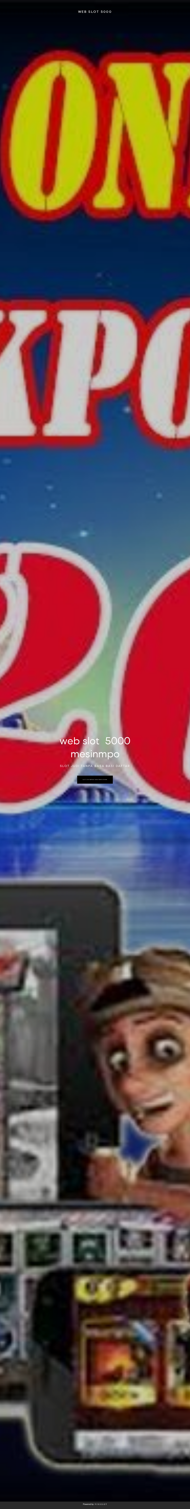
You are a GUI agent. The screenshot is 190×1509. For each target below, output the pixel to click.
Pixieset (101, 1504)
